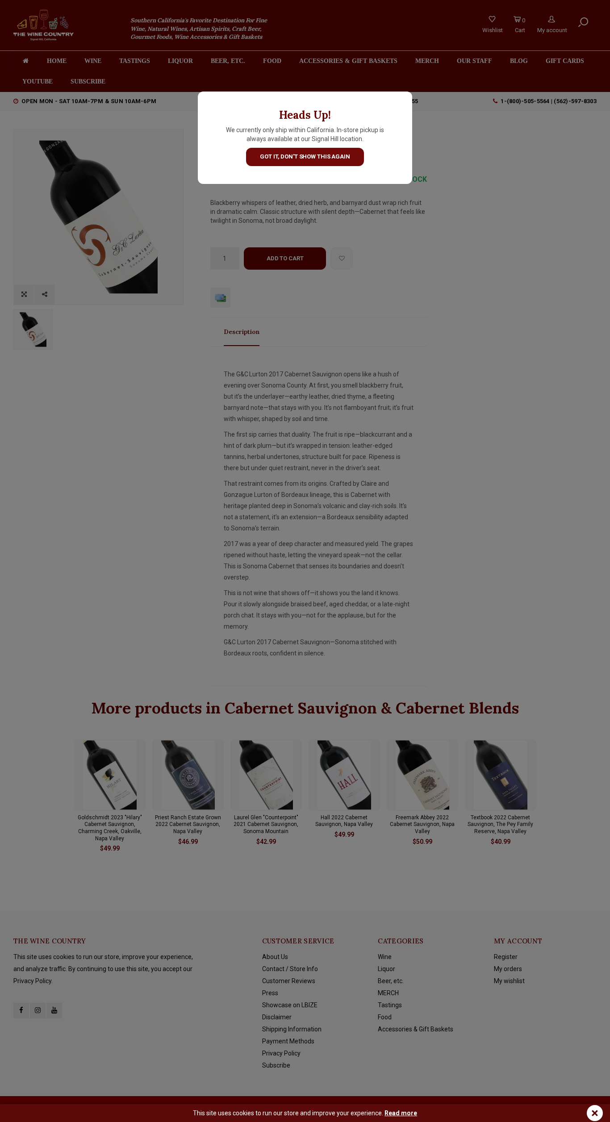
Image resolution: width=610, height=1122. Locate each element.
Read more (400, 1113)
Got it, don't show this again (305, 156)
